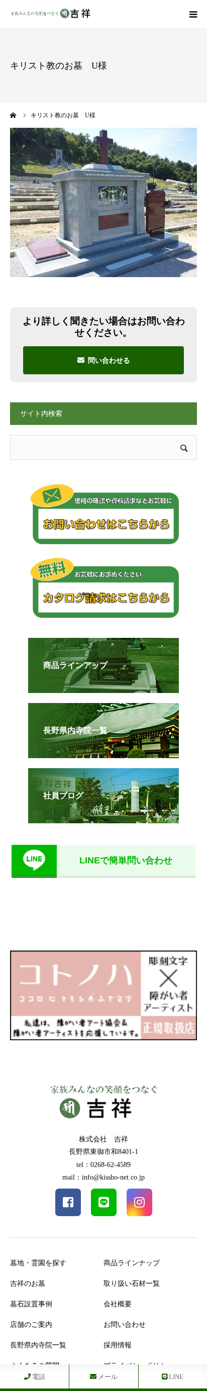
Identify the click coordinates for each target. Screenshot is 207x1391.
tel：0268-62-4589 (103, 1165)
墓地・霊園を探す (38, 1263)
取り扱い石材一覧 (132, 1283)
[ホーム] (13, 115)
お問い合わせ (125, 1324)
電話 (38, 1376)
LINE (175, 1376)
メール (107, 1376)
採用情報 (118, 1345)
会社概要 (118, 1304)
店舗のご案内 (31, 1324)
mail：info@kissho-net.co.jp (103, 1177)
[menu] (193, 14)
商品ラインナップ (132, 1263)
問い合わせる (109, 360)
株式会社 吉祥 (103, 1139)
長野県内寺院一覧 (38, 1345)
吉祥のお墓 (27, 1283)
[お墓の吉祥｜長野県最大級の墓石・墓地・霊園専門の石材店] (50, 14)
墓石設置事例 (31, 1304)
